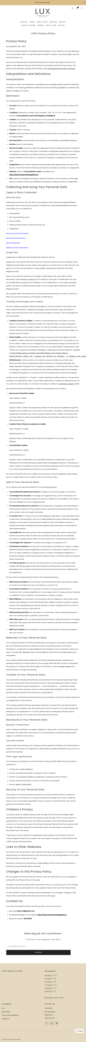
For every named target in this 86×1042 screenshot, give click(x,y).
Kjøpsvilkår (6, 1012)
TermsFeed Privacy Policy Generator (61, 68)
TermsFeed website (66, 384)
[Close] (84, 2)
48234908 (48, 1008)
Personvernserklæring (10, 1015)
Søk (3, 1008)
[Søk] (82, 8)
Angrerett (6, 1019)
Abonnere (38, 952)
